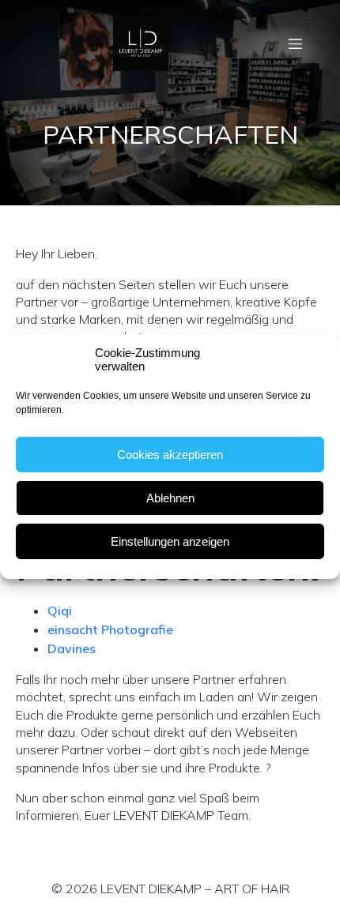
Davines (71, 648)
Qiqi (59, 610)
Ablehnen (170, 498)
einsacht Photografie (110, 629)
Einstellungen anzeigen (170, 541)
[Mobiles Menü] (294, 43)
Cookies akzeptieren (170, 454)
